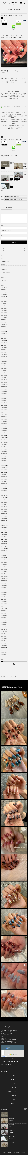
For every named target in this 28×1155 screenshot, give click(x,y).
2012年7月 (3, 504)
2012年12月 (3, 493)
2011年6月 (3, 534)
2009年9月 (3, 583)
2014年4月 (3, 456)
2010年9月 (3, 555)
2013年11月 (3, 467)
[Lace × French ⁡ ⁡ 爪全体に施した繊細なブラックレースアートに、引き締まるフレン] (14, 813)
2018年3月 (3, 347)
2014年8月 (3, 446)
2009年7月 (3, 587)
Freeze (10, 1058)
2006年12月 (3, 647)
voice (2, 274)
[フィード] (14, 664)
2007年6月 (3, 640)
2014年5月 (3, 453)
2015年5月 (3, 426)
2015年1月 (3, 435)
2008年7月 (3, 613)
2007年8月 (3, 636)
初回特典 (14, 1087)
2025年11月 (3, 287)
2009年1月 (3, 601)
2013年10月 (3, 469)
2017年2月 (3, 377)
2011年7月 (3, 532)
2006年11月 (3, 650)
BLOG (14, 1099)
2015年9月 (3, 416)
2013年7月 (3, 476)
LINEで (17, 1061)
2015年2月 (3, 432)
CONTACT (12, 1103)
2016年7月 (3, 393)
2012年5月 (3, 509)
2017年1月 (3, 379)
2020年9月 (3, 317)
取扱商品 (14, 1095)
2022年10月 (3, 299)
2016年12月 (3, 382)
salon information (4, 269)
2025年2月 (3, 289)
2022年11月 (3, 296)
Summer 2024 (12, 1138)
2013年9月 (3, 472)
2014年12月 (3, 437)
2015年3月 (3, 430)
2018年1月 (3, 352)
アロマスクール (4, 277)
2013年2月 (3, 488)
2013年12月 (3, 465)
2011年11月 (3, 523)
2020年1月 (3, 322)
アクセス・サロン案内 (12, 1091)
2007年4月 (3, 645)
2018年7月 (3, 338)
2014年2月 (3, 460)
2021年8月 (3, 305)
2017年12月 (3, 354)
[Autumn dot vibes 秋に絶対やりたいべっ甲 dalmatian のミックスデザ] (14, 704)
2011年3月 (3, 541)
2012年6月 (3, 506)
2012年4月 (3, 511)
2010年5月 (3, 564)
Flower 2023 (11, 1144)
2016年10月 (3, 386)
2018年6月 (3, 340)
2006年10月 (3, 652)
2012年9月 (3, 499)
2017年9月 (3, 361)
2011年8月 (3, 530)
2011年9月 (3, 527)
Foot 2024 (16, 180)
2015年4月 (3, 428)
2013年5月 (3, 481)
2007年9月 (3, 633)
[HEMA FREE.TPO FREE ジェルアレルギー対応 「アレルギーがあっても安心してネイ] (14, 786)
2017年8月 (3, 363)
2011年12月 (3, 520)
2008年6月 (3, 615)
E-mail (2, 230)
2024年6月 (3, 292)
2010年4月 (3, 566)
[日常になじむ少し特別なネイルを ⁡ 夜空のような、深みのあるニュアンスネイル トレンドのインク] (14, 922)
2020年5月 (3, 319)
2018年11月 (3, 333)
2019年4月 (3, 326)
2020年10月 (3, 315)
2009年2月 (3, 599)
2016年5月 (3, 398)
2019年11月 (3, 324)
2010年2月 (3, 571)
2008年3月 (3, 620)
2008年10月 (3, 608)
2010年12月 (3, 548)
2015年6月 (3, 423)
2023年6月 (3, 294)
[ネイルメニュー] (5, 166)
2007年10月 (3, 631)
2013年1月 (3, 490)
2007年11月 (3, 629)
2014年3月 (3, 458)
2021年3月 (3, 308)
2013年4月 (3, 483)
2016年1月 (3, 407)
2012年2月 (3, 516)
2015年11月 (3, 412)
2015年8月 (3, 419)
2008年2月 (3, 622)
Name (2, 225)
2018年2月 (3, 349)
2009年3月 (3, 596)
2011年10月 (3, 525)
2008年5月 (3, 617)
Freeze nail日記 (17, 178)
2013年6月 (3, 479)
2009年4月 (3, 594)
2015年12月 (3, 409)
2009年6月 (3, 590)
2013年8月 (3, 474)
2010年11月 (3, 550)
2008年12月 (3, 603)
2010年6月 (3, 562)
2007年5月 (3, 643)
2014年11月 (3, 439)
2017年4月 (3, 372)
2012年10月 (3, 497)
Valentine (11, 1120)
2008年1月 (3, 624)
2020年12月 (3, 312)
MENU (12, 1079)
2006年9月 (3, 654)
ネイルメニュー (4, 170)
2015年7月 (3, 421)
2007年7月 (3, 638)
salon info (3, 266)
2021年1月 (3, 310)
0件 (11, 15)
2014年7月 (3, 449)
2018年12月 (3, 331)
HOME (14, 1075)
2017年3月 (3, 375)
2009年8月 (3, 585)
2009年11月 (3, 578)
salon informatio (6, 272)
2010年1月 (3, 573)
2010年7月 (3, 559)
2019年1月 (3, 329)
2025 (11, 180)
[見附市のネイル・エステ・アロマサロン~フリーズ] (9, 2)
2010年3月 (3, 569)
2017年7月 (3, 365)
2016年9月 (3, 389)
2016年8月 (3, 391)
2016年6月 (3, 396)
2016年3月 (3, 402)
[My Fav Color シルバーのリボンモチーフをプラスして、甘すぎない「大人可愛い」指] (14, 759)
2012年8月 (3, 502)
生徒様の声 (14, 1083)
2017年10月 (3, 359)
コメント (12, 139)
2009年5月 (3, 592)
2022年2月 (3, 303)
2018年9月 (3, 336)
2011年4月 (3, 539)
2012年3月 (3, 513)
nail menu (3, 264)
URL (1, 235)
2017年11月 (3, 356)
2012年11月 (3, 495)
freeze (16, 15)
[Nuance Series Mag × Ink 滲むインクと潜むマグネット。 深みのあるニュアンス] (14, 949)
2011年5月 (3, 536)
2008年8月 (3, 610)
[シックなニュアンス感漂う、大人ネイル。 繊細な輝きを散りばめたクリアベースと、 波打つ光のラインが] (14, 1003)
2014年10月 (3, 442)
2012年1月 (3, 518)
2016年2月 (3, 405)
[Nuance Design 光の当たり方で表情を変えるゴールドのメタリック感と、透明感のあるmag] (14, 895)
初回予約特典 (3, 280)
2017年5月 (3, 370)
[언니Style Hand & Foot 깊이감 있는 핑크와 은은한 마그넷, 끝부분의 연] (14, 840)
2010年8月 (3, 557)
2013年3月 (3, 486)
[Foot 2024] (18, 178)
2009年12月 (3, 576)
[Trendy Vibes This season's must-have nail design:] (14, 731)
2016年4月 (3, 400)
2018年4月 (3, 345)
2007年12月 (3, 626)
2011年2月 (3, 543)
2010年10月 (3, 553)
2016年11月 (3, 384)
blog (2, 17)
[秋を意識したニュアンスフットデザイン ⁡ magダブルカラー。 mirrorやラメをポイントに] (14, 867)
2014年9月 (3, 444)
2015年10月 (3, 414)
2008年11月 (3, 606)
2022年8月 (3, 301)
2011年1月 (3, 546)
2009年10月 (3, 580)
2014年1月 (3, 463)
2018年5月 (3, 342)
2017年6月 (3, 368)
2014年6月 (3, 451)
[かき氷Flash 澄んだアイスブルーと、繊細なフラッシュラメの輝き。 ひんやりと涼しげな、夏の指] (14, 976)
